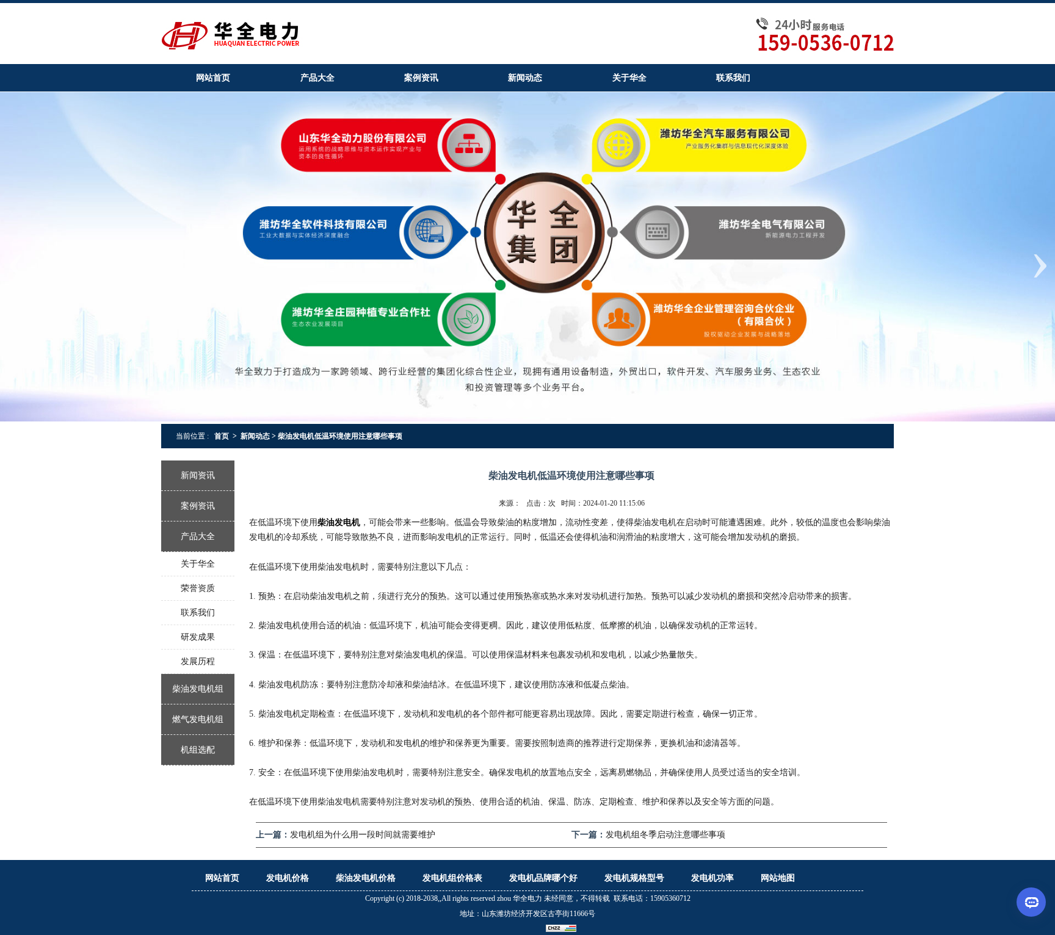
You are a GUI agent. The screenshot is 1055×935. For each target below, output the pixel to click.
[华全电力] (527, 32)
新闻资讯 (198, 475)
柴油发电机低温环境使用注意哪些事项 (344, 436)
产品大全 (198, 536)
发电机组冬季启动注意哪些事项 (665, 834)
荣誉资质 (198, 588)
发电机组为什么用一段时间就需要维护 (362, 834)
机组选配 (198, 749)
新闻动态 (255, 436)
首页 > (226, 436)
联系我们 (198, 612)
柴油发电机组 (197, 688)
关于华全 (198, 563)
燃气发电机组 (197, 719)
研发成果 (198, 637)
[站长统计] (561, 928)
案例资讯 (198, 505)
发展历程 (198, 661)
